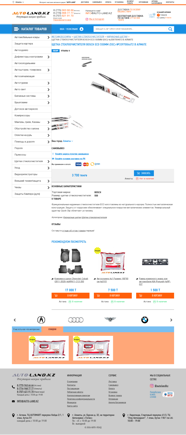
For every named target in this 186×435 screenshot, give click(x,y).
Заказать (145, 173)
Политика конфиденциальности (81, 399)
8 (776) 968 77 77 (25, 388)
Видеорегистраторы (26, 175)
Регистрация (72, 29)
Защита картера (24, 44)
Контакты (170, 2)
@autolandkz (161, 385)
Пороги (19, 148)
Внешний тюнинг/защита (28, 181)
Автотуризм (21, 83)
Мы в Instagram (96, 19)
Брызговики (21, 103)
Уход (17, 168)
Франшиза (71, 402)
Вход (62, 29)
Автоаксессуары (61, 37)
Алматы (19, 2)
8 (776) (63, 13)
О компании (72, 381)
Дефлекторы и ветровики (29, 57)
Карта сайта (72, 406)
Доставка (85, 2)
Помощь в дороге (25, 142)
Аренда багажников (157, 2)
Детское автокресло (26, 109)
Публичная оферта (75, 392)
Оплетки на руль (23, 135)
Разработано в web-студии (155, 394)
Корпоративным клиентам (78, 395)
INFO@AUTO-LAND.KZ (28, 401)
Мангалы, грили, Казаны (27, 122)
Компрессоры (22, 116)
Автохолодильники (25, 63)
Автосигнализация (24, 77)
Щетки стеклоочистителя (29, 161)
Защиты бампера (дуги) (27, 194)
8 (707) (63, 16)
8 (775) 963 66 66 (25, 385)
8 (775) (63, 10)
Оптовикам (143, 2)
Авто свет (20, 90)
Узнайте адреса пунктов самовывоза (72, 154)
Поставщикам (73, 388)
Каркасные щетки (117, 37)
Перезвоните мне (62, 20)
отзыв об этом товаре (74, 231)
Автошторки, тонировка (28, 70)
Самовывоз (97, 2)
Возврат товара (130, 2)
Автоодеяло (21, 50)
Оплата (108, 2)
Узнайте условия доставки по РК (70, 159)
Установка (119, 2)
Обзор (55, 51)
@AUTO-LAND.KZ (99, 13)
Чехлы (18, 188)
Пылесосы (20, 155)
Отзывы (65, 51)
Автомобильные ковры (27, 37)
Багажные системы (25, 96)
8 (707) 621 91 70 (25, 391)
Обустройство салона (27, 129)
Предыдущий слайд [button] (14, 320)
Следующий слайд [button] (171, 320)
